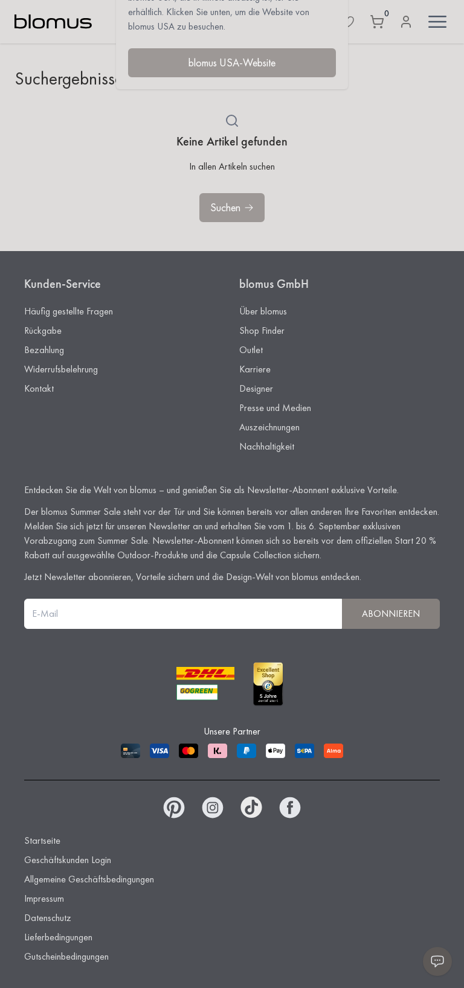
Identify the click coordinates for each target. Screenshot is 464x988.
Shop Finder (262, 330)
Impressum (44, 898)
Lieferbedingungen (58, 937)
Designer (256, 388)
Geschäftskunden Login (67, 859)
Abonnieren (391, 613)
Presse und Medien (275, 407)
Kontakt (39, 388)
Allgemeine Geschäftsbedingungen (89, 879)
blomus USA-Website (232, 62)
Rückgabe (43, 330)
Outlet (251, 349)
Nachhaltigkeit (266, 446)
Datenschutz (47, 917)
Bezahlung (44, 349)
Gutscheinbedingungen (66, 956)
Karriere (255, 369)
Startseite (42, 840)
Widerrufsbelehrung (61, 369)
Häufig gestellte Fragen (68, 311)
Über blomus (263, 311)
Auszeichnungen (269, 427)
